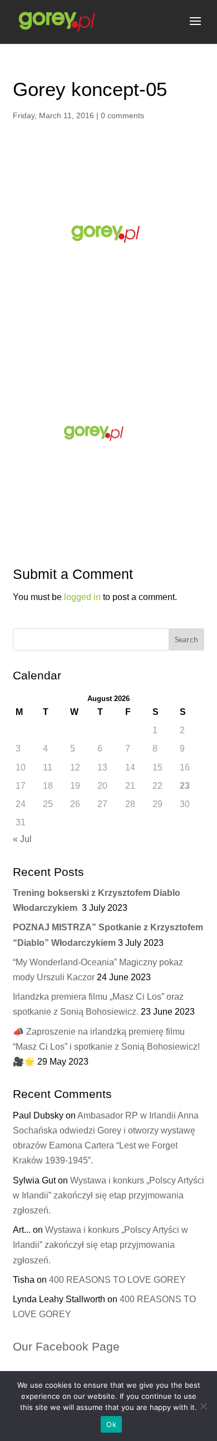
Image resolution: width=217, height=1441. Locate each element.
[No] (203, 1406)
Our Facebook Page (66, 1346)
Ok (111, 1424)
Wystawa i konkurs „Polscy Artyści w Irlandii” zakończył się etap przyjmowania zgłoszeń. (108, 1195)
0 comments (122, 115)
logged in (82, 597)
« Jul (22, 839)
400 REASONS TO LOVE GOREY (117, 1279)
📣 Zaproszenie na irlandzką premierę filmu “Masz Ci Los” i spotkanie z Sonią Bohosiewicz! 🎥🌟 (106, 1046)
